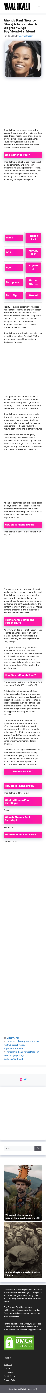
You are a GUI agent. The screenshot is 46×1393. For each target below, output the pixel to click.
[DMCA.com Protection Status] (19, 1349)
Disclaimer (8, 1372)
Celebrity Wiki (13, 1038)
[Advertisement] (23, 104)
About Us (8, 1364)
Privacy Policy (10, 1380)
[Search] (37, 1148)
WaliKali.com (9, 1310)
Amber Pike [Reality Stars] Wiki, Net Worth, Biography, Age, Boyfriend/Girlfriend (21, 1055)
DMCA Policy (9, 1376)
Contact (7, 1368)
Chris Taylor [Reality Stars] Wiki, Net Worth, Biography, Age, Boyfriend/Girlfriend (22, 1045)
